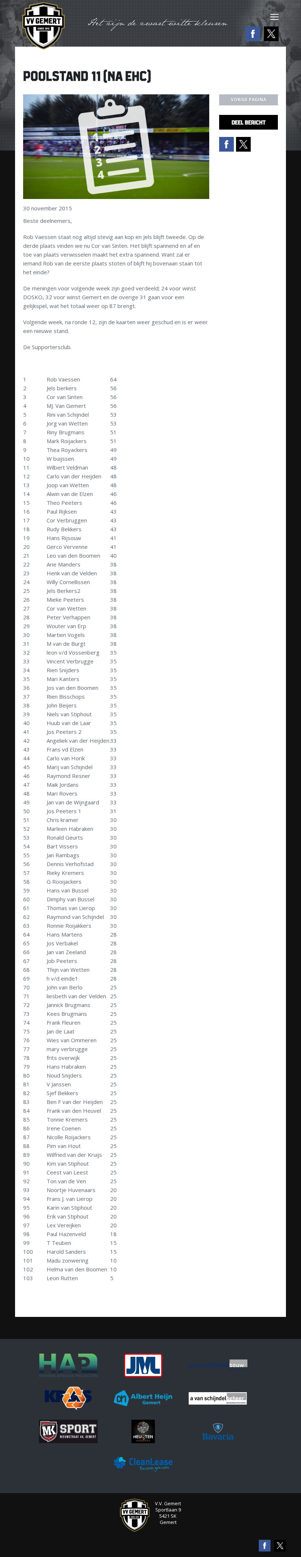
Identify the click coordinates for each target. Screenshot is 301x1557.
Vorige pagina (248, 100)
